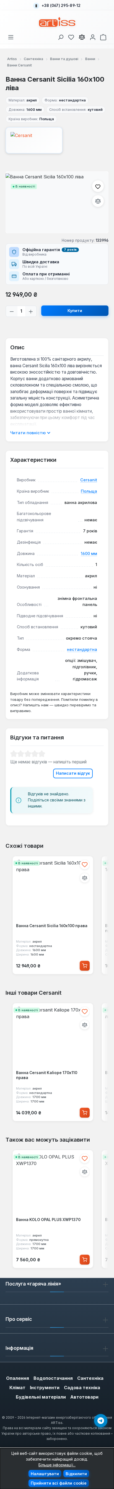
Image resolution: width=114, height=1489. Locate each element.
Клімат (17, 1387)
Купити (75, 310)
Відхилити (76, 1473)
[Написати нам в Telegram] (100, 1420)
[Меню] (11, 36)
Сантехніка (90, 1378)
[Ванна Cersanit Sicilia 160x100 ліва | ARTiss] (57, 202)
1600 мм (89, 553)
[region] (57, 202)
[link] (71, 36)
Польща (89, 491)
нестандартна (82, 649)
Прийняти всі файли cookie (59, 1483)
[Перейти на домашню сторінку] (57, 22)
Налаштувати (45, 1473)
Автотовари (84, 1397)
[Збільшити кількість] (31, 311)
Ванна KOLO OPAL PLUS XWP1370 (48, 1219)
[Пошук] (60, 36)
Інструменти (44, 1387)
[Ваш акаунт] (92, 36)
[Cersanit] (57, 140)
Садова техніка (82, 1387)
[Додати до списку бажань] (98, 186)
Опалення (17, 1378)
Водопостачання (53, 1378)
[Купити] (85, 966)
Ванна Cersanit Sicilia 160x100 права (51, 926)
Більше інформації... (57, 1465)
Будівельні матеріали (41, 1397)
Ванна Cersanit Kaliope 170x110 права (46, 1075)
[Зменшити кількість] (11, 311)
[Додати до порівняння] (98, 201)
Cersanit (88, 479)
